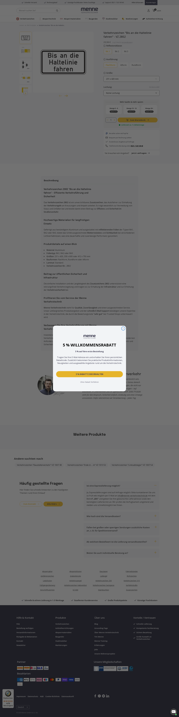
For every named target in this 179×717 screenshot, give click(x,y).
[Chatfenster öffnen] (173, 711)
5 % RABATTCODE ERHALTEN (89, 374)
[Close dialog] (123, 328)
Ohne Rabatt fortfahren (89, 382)
